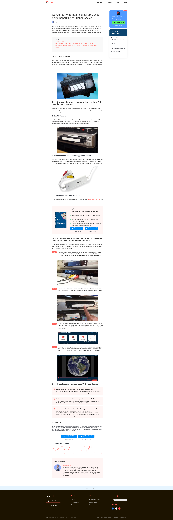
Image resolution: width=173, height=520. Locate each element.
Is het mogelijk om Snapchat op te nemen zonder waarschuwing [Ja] (70, 449)
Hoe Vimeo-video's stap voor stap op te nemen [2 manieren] (68, 451)
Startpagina (80, 488)
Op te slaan (99, 2)
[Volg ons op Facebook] (113, 508)
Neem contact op (75, 502)
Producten (109, 2)
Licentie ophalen (93, 502)
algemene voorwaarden (101, 517)
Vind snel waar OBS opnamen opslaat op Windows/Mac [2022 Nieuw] (71, 447)
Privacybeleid (111, 517)
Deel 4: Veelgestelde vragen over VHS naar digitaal (67, 49)
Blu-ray (79, 22)
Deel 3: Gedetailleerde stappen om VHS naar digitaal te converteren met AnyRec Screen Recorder (76, 46)
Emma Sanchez (72, 22)
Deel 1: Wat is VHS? (60, 42)
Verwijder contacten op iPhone (118, 48)
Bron (118, 2)
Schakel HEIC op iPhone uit (118, 39)
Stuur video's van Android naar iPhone (118, 43)
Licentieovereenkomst (121, 517)
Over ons (73, 499)
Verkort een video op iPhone (118, 45)
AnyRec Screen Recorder (93, 199)
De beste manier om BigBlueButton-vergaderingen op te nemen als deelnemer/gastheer (75, 453)
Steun (125, 2)
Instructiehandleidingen (95, 504)
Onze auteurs (74, 504)
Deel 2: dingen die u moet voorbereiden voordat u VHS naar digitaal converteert (74, 43)
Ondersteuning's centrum (95, 499)
